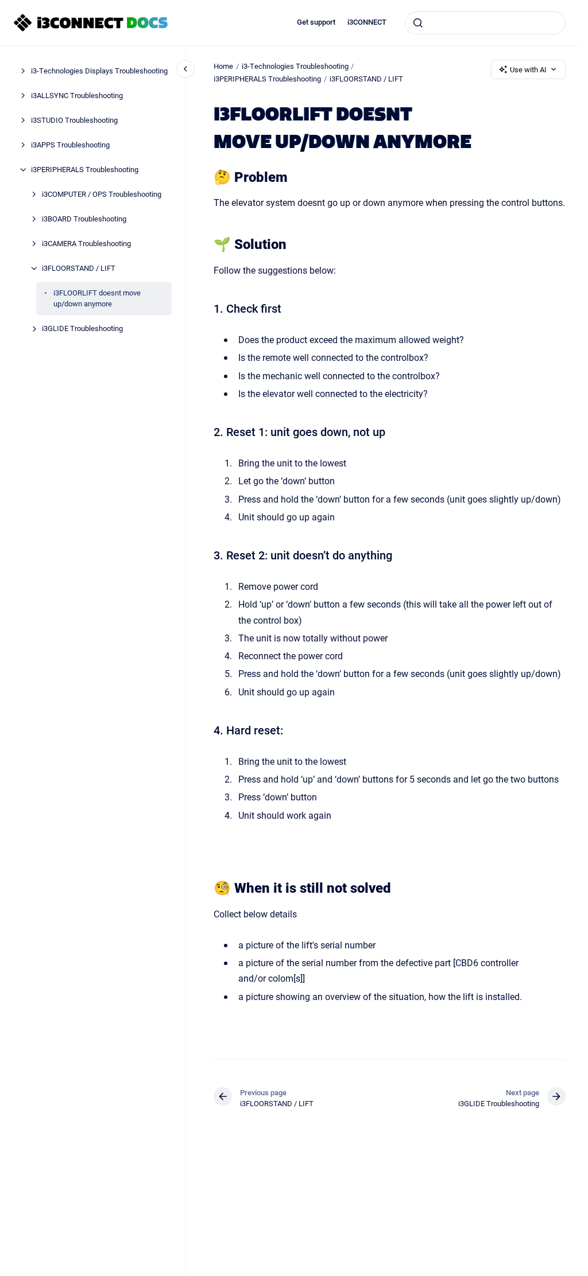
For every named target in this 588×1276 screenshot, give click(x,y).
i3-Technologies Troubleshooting (295, 66)
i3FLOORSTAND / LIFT (78, 268)
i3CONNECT (366, 22)
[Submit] (418, 23)
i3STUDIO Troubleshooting (74, 120)
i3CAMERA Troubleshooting (86, 243)
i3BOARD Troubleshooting (84, 218)
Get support (316, 22)
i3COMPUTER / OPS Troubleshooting (101, 194)
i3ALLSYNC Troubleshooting (77, 95)
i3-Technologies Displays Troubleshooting (99, 70)
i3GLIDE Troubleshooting (82, 328)
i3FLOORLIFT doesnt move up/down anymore (97, 298)
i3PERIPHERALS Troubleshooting (84, 169)
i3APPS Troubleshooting (70, 144)
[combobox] (485, 23)
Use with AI (528, 69)
